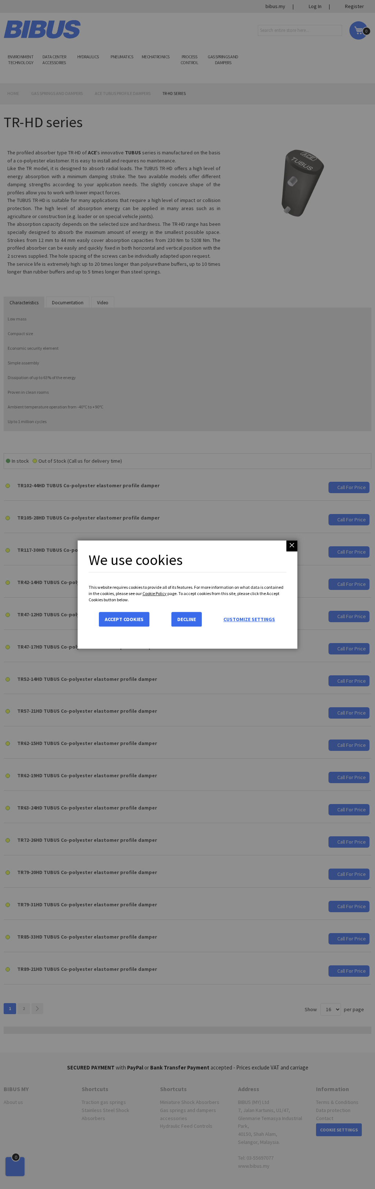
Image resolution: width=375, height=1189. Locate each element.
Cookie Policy (154, 593)
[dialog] (187, 594)
